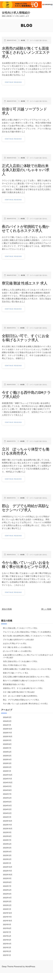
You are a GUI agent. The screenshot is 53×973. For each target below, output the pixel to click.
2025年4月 (7, 760)
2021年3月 (7, 948)
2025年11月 (7, 733)
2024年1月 (7, 817)
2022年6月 (7, 890)
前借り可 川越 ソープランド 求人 (24, 111)
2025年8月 (7, 744)
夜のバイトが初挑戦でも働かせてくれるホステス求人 (25, 228)
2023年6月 (7, 844)
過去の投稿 (7, 609)
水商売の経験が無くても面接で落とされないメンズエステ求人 (26, 52)
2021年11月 (7, 917)
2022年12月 (7, 867)
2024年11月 (7, 779)
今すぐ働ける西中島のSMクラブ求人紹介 (26, 394)
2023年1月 (7, 863)
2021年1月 (7, 955)
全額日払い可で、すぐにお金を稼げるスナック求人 (25, 338)
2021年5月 (7, 940)
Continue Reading (13, 82)
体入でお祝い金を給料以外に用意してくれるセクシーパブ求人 (27, 636)
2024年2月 (7, 813)
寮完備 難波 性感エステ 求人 (24, 283)
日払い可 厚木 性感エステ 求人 (14, 665)
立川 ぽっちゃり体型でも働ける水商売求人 (25, 451)
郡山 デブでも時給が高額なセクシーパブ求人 (25, 508)
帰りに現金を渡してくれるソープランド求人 (20, 628)
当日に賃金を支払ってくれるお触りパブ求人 (20, 661)
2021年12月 (7, 913)
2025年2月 (7, 767)
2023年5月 (7, 848)
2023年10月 (7, 829)
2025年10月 (7, 737)
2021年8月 (7, 928)
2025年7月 (7, 748)
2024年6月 (7, 798)
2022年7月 (7, 886)
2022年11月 (7, 871)
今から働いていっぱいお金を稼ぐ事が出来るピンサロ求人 (26, 564)
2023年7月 (7, 840)
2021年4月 (7, 944)
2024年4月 (7, 806)
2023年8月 (7, 836)
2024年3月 (7, 809)
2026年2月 (7, 721)
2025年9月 (7, 740)
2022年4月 (7, 898)
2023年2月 (7, 859)
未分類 (23, 40)
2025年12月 (7, 729)
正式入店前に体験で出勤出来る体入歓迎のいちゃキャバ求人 (25, 170)
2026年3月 (7, 717)
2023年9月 (7, 832)
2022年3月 (7, 901)
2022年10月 (7, 875)
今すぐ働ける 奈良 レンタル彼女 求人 (17, 647)
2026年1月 (7, 725)
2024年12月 (7, 775)
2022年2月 (7, 905)
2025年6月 (7, 752)
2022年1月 (7, 909)
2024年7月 (7, 794)
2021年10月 (7, 921)
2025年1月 (7, 771)
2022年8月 (7, 882)
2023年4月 (7, 852)
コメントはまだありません (38, 40)
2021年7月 (7, 932)
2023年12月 (7, 821)
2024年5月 (7, 802)
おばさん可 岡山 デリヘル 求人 (14, 643)
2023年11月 (7, 825)
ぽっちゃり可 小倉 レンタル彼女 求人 (17, 651)
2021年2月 (7, 951)
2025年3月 (7, 763)
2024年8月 (7, 790)
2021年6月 (7, 936)
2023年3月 (7, 855)
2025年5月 (7, 756)
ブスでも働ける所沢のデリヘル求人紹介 (18, 640)
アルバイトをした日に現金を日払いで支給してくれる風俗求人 (27, 632)
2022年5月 (7, 894)
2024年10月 (7, 783)
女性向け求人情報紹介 (16, 12)
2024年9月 (7, 786)
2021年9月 (7, 924)
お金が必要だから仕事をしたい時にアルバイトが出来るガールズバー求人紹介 (28, 656)
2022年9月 (7, 878)
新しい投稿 (46, 609)
